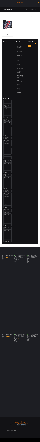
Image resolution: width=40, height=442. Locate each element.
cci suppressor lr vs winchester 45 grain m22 (7, 110)
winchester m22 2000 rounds (7, 172)
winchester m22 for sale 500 (7, 204)
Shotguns (18, 80)
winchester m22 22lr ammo (6, 138)
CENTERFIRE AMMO (20, 50)
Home (26, 9)
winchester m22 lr (7, 212)
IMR (17, 85)
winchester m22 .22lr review (6, 131)
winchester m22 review (6, 228)
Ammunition (18, 43)
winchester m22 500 (7, 146)
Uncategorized (19, 92)
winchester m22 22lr (6, 135)
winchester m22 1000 (7, 155)
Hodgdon (18, 84)
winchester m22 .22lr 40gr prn (6, 128)
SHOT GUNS (19, 70)
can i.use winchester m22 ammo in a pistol (7, 105)
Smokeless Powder (19, 81)
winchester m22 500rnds (6, 149)
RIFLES (18, 65)
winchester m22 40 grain (7, 144)
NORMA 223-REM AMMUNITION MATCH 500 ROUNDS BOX (7, 30)
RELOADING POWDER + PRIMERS (20, 77)
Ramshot (18, 87)
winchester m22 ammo (6, 175)
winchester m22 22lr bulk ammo (6, 141)
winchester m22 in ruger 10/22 (7, 207)
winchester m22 (6, 125)
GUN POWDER (19, 71)
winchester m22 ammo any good (6, 178)
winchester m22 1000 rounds (7, 164)
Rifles (17, 79)
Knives (18, 74)
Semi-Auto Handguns (20, 68)
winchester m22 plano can (6, 218)
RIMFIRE (18, 67)
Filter (29, 46)
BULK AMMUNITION (20, 48)
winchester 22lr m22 (7, 123)
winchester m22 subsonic (6, 238)
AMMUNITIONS (19, 45)
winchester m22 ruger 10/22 (6, 234)
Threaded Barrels (19, 89)
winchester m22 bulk (6, 197)
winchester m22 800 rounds (7, 153)
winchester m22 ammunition (6, 194)
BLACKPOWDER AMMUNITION (19, 47)
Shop (29, 9)
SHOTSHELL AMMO (20, 56)
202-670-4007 (25, 429)
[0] (37, 3)
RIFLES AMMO (19, 52)
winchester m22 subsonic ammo (6, 241)
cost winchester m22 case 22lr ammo (7, 114)
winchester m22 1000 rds (7, 158)
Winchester (18, 88)
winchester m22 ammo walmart (6, 191)
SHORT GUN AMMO (20, 55)
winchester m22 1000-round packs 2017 (7, 168)
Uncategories (19, 91)
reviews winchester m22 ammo (7, 117)
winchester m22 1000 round (7, 161)
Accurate (18, 83)
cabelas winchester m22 (7, 102)
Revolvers (18, 64)
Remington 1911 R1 (19, 63)
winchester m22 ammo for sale (6, 181)
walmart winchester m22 (6, 120)
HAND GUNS (19, 61)
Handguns (18, 72)
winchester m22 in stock (7, 210)
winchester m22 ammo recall (6, 188)
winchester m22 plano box (6, 215)
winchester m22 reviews (6, 231)
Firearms (18, 60)
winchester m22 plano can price (6, 222)
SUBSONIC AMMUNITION (19, 59)
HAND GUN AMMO (19, 51)
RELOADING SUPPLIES (20, 75)
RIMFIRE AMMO (19, 54)
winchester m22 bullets (6, 200)
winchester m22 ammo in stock (6, 185)
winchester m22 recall (6, 225)
